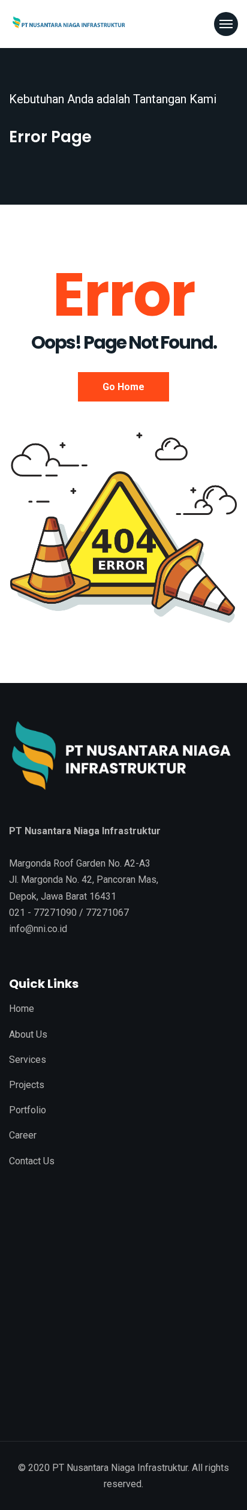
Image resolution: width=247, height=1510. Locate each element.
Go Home (123, 387)
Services (27, 1059)
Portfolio (27, 1110)
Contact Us (32, 1161)
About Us (28, 1034)
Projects (26, 1084)
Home (21, 1008)
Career (23, 1135)
